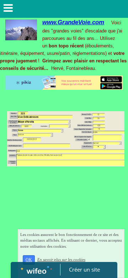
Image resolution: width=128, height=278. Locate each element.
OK (29, 259)
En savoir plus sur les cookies (61, 259)
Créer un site (84, 269)
